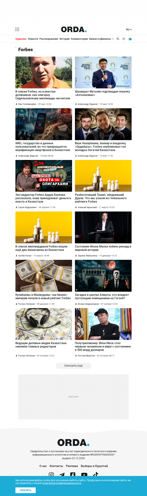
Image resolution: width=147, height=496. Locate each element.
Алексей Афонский (87, 207)
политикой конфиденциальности (61, 483)
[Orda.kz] (73, 448)
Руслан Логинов (26, 304)
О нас (43, 466)
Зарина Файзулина (87, 255)
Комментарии (79, 38)
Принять (25, 490)
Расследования (48, 38)
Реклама (72, 466)
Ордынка (21, 38)
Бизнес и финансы (100, 38)
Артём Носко (25, 255)
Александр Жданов (88, 104)
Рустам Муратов (86, 355)
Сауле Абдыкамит (27, 207)
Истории (65, 38)
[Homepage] (74, 29)
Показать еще (73, 365)
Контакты (56, 466)
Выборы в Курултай (94, 466)
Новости (33, 38)
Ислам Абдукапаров (88, 304)
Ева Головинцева (27, 104)
